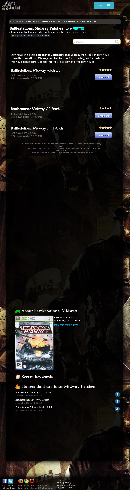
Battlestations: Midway (50, 21)
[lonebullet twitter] (10, 483)
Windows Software (66, 485)
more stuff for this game (66, 324)
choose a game (79, 32)
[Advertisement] (67, 95)
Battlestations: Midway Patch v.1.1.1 (37, 70)
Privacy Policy (64, 482)
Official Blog (8, 488)
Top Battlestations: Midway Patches (32, 35)
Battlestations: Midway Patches (80, 21)
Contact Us (7, 485)
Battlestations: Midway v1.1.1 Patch (37, 128)
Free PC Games (65, 487)
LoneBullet (29, 21)
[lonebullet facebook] (4, 483)
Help (59, 480)
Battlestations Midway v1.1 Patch (35, 109)
